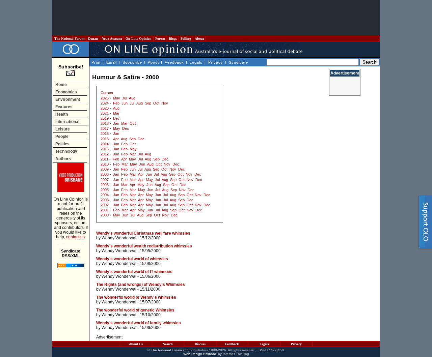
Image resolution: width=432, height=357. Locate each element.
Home (61, 84)
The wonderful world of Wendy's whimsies (136, 297)
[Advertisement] (216, 18)
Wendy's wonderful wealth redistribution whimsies (144, 246)
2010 (105, 164)
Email (111, 62)
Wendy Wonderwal (119, 238)
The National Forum (69, 38)
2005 (105, 190)
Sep (148, 103)
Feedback (174, 62)
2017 (105, 128)
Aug (132, 98)
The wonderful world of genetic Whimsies (135, 310)
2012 (105, 154)
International (67, 121)
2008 (105, 174)
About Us (136, 344)
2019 (105, 118)
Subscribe (132, 62)
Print (96, 62)
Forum (160, 38)
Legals (196, 62)
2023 (105, 108)
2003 (105, 200)
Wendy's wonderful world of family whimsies (138, 323)
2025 (105, 98)
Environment (67, 99)
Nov (164, 103)
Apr (116, 139)
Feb (116, 103)
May (116, 98)
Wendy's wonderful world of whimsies (132, 259)
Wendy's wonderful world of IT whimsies (134, 271)
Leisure (62, 129)
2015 (105, 139)
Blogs (173, 38)
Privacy (215, 62)
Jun (125, 103)
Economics (66, 92)
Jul (124, 98)
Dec (116, 118)
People (62, 136)
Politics (62, 144)
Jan (116, 123)
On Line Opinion (139, 38)
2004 (105, 195)
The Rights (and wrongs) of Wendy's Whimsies (140, 284)
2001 (105, 210)
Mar (116, 113)
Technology (66, 151)
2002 (105, 205)
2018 (105, 123)
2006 (105, 185)
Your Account (112, 38)
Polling (186, 38)
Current (107, 93)
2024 (105, 103)
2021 (105, 113)
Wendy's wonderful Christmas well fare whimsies (143, 233)
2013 (105, 149)
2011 (104, 159)
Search (168, 344)
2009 (105, 169)
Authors (63, 158)
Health (61, 114)
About (199, 38)
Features (64, 107)
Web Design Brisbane (200, 354)
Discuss (200, 344)
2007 (105, 180)
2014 (105, 144)
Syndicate (238, 62)
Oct (156, 103)
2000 (105, 215)
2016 (105, 133)
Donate (93, 38)
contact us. (76, 237)
